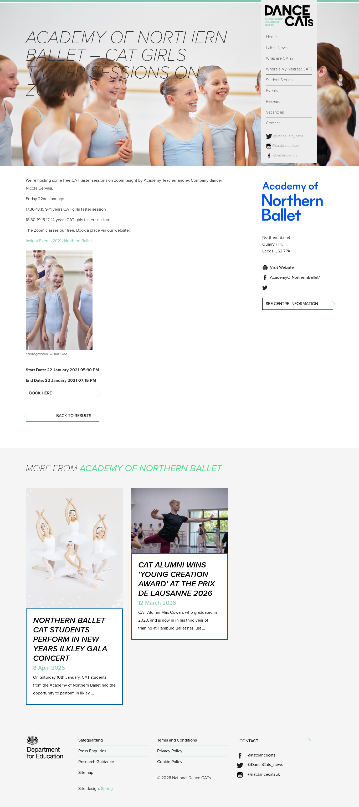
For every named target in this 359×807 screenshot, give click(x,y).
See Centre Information (292, 303)
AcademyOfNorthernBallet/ (294, 277)
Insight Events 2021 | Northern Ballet (59, 240)
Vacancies (275, 112)
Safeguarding (90, 740)
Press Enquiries (92, 751)
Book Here (40, 393)
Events (272, 90)
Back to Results (73, 415)
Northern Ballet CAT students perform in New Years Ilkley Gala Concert (70, 639)
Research (274, 101)
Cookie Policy (169, 761)
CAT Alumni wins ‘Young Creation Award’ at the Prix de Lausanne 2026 (176, 579)
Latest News (277, 47)
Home (271, 36)
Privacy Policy (169, 751)
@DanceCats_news (288, 136)
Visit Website (281, 267)
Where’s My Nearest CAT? (289, 69)
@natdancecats (284, 155)
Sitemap (85, 772)
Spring (107, 788)
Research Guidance (96, 761)
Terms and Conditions (177, 740)
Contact (273, 123)
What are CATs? (279, 58)
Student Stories (279, 80)
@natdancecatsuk (285, 145)
